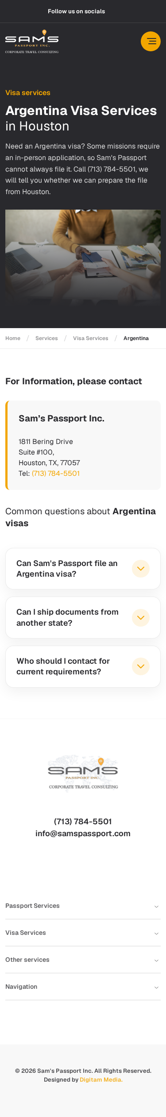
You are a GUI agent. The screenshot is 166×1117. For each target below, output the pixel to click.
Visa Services (90, 338)
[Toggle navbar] (151, 41)
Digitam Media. (101, 1079)
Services (46, 338)
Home (12, 338)
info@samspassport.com (83, 833)
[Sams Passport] (31, 41)
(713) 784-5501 (56, 473)
